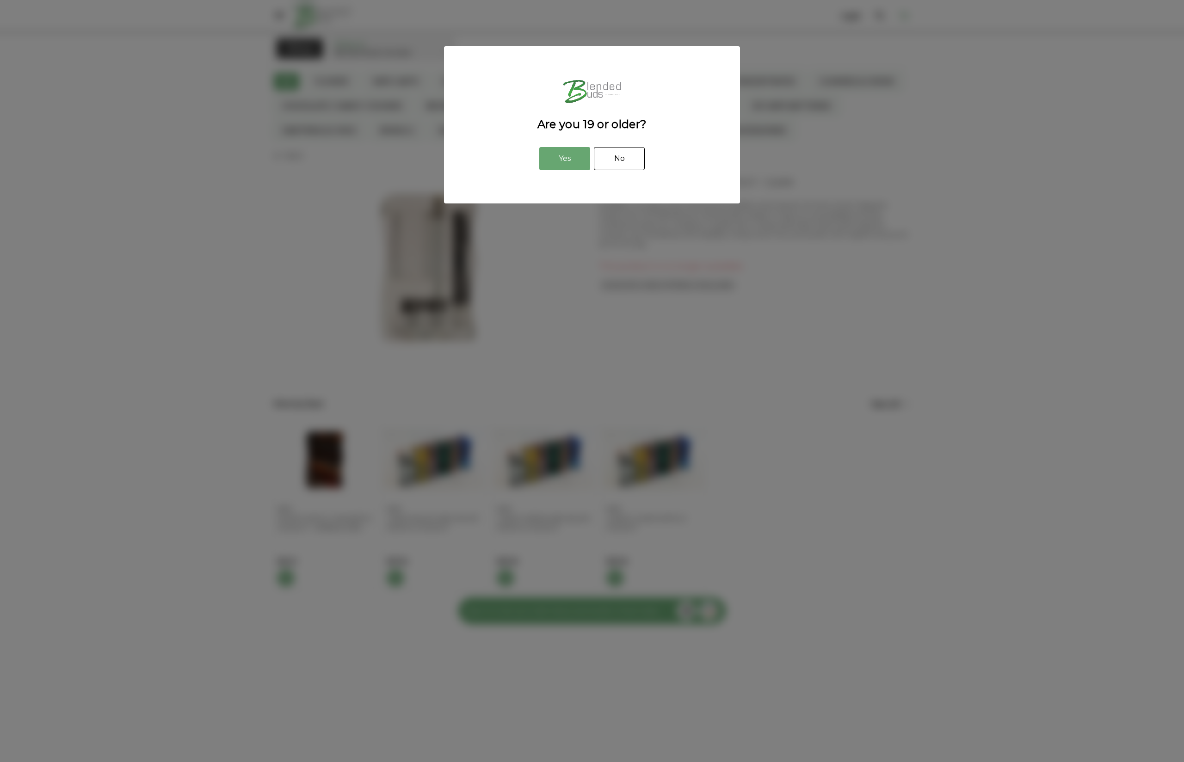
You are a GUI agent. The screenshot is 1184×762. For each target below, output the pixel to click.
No (619, 158)
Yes (565, 158)
